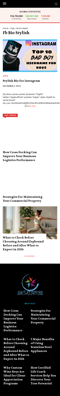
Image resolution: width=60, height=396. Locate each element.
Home (5, 28)
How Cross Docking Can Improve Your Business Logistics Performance (20, 156)
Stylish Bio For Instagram (21, 81)
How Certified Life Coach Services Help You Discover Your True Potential (43, 375)
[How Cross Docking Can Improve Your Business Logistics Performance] (30, 137)
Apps (5, 76)
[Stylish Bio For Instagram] (30, 55)
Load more (29, 256)
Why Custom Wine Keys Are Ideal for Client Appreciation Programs (14, 375)
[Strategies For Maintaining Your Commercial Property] (30, 182)
